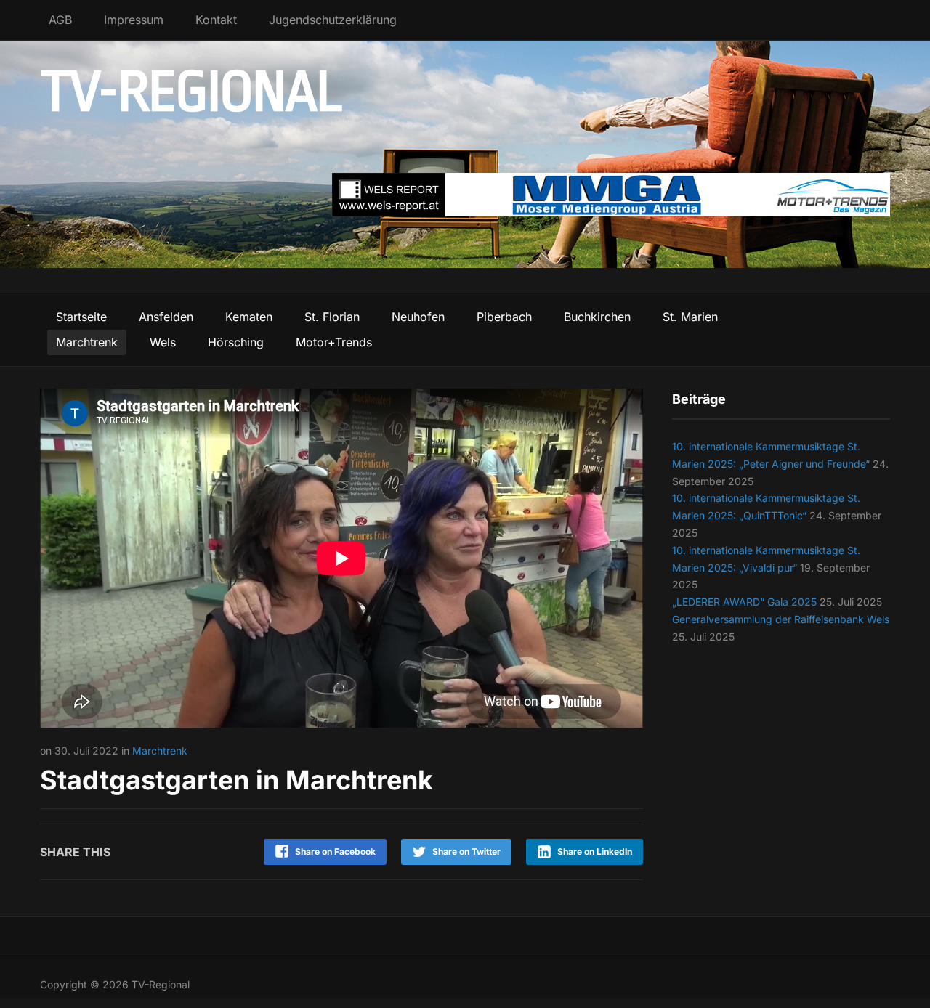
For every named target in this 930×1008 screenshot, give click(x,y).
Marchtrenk (87, 342)
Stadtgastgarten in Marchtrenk (236, 780)
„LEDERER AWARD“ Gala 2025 (744, 602)
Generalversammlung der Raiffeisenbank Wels (780, 619)
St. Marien (690, 316)
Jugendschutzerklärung (333, 19)
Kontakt (216, 19)
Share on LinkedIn (594, 851)
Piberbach (504, 316)
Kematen (248, 316)
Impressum (133, 19)
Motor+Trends (334, 342)
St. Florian (332, 316)
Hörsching (236, 342)
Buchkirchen (597, 316)
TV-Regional (190, 92)
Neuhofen (418, 316)
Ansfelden (166, 316)
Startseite (81, 316)
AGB (60, 19)
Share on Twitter (466, 851)
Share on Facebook (335, 851)
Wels (163, 342)
